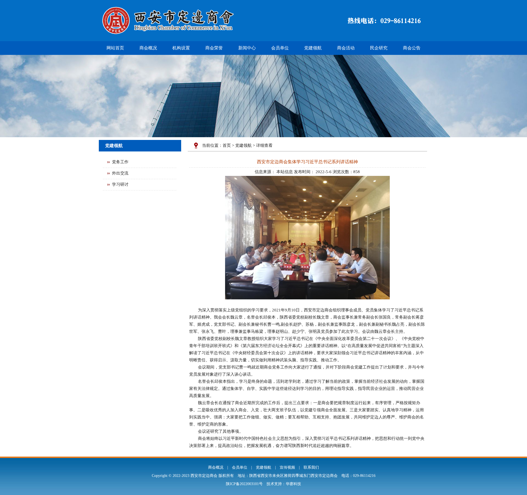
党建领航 (313, 48)
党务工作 (120, 162)
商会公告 (412, 48)
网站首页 (115, 48)
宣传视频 (287, 467)
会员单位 (280, 48)
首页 (227, 145)
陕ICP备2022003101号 (244, 484)
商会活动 (346, 48)
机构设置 (181, 48)
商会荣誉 (214, 48)
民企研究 (379, 48)
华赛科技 (293, 484)
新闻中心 (247, 48)
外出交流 (120, 173)
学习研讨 (120, 184)
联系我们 (311, 467)
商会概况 (148, 48)
